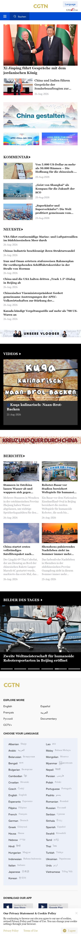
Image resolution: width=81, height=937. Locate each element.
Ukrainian (58, 859)
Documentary (48, 718)
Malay (58, 750)
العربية (44, 712)
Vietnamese (59, 871)
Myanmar (59, 763)
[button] (21, 397)
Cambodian (17, 776)
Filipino (17, 808)
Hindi (14, 846)
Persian (55, 776)
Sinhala (54, 820)
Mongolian (57, 756)
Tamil (52, 839)
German (18, 820)
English (7, 706)
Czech (16, 788)
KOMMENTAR (15, 157)
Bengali (15, 763)
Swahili (56, 833)
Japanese (18, 871)
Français (8, 712)
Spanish (56, 827)
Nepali (53, 769)
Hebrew (16, 839)
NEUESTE (12, 229)
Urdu (52, 865)
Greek (17, 827)
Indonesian (24, 859)
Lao (51, 744)
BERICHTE (13, 456)
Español (45, 706)
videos (11, 354)
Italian (16, 865)
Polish (53, 782)
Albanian (17, 744)
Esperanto (20, 801)
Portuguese (59, 788)
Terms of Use (31, 930)
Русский (8, 718)
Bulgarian (20, 769)
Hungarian (19, 852)
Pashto (53, 795)
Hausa (16, 833)
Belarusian (21, 756)
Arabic (16, 750)
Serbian (55, 814)
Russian (56, 808)
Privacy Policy (10, 930)
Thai (51, 846)
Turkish (54, 852)
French (17, 814)
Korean (17, 878)
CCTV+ (7, 724)
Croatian (18, 782)
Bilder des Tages (21, 600)
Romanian (57, 801)
